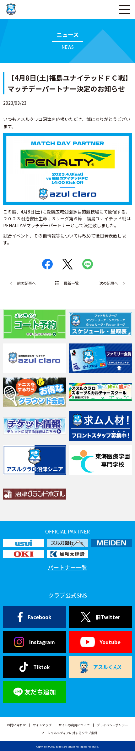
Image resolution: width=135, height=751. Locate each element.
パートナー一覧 (67, 567)
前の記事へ (26, 283)
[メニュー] (124, 9)
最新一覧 (71, 283)
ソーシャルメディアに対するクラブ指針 (69, 732)
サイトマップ (42, 725)
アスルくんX (107, 667)
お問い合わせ (16, 725)
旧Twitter (108, 617)
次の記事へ (108, 283)
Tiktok (41, 667)
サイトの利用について (74, 725)
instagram (42, 642)
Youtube (110, 642)
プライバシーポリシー (112, 725)
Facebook (39, 617)
